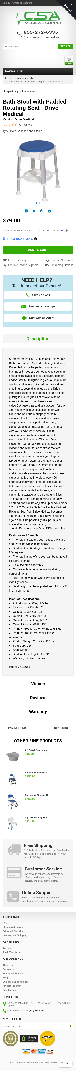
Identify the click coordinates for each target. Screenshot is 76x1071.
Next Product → (62, 727)
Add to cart (38, 250)
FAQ (5, 923)
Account (7, 948)
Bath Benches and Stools (26, 131)
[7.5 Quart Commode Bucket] (12, 756)
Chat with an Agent (41, 317)
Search (65, 46)
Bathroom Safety (24, 78)
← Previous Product (15, 727)
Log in (6, 3)
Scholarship (9, 990)
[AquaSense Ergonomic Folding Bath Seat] (12, 824)
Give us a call (41, 294)
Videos (38, 683)
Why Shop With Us (13, 973)
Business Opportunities (15, 982)
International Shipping (15, 935)
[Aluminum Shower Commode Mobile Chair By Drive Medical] (12, 801)
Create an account (22, 3)
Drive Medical (24, 119)
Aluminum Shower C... (37, 772)
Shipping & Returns (13, 927)
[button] (69, 167)
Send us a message (41, 306)
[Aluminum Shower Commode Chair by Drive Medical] (12, 779)
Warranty (38, 711)
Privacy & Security (13, 931)
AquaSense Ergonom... (37, 817)
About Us (8, 965)
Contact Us (52, 37)
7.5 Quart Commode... (37, 750)
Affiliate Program (12, 986)
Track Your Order (12, 952)
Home (8, 78)
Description (38, 338)
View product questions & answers (20, 91)
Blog (5, 977)
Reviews (38, 697)
